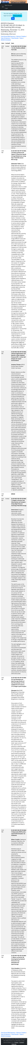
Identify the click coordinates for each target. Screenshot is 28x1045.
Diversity (14, 1044)
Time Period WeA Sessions (8, 36)
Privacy (16, 1042)
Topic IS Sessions (5, 38)
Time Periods (14, 38)
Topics (21, 38)
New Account (8, 5)
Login (6, 8)
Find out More (17, 16)
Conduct (21, 1042)
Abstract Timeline (21, 36)
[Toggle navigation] (3, 6)
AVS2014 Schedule (6, 40)
